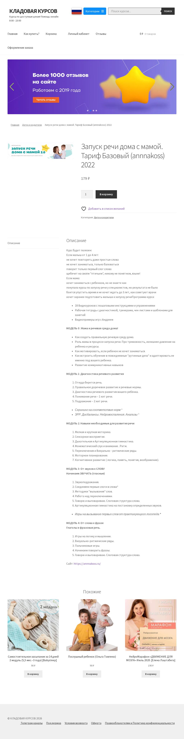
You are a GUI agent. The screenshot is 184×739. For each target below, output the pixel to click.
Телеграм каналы (31, 723)
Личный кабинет (78, 33)
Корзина (51, 33)
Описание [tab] (14, 243)
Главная (12, 33)
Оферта (96, 723)
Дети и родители (32, 124)
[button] (68, 147)
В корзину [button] (33, 674)
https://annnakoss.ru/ (87, 563)
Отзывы (101, 33)
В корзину (106, 194)
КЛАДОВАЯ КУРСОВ (33, 11)
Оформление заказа (20, 47)
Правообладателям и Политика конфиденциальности (140, 723)
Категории (92, 11)
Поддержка (53, 723)
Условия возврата (76, 723)
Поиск (168, 11)
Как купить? (31, 33)
